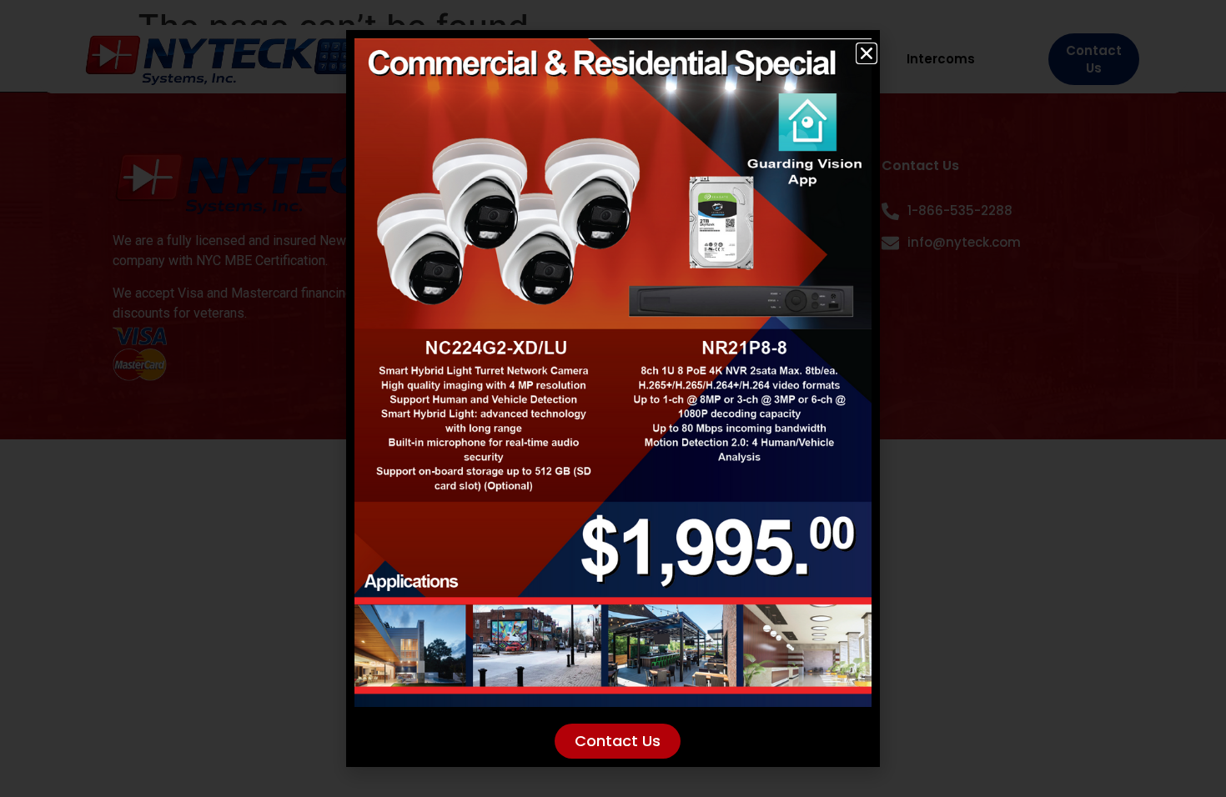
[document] (613, 398)
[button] (866, 53)
